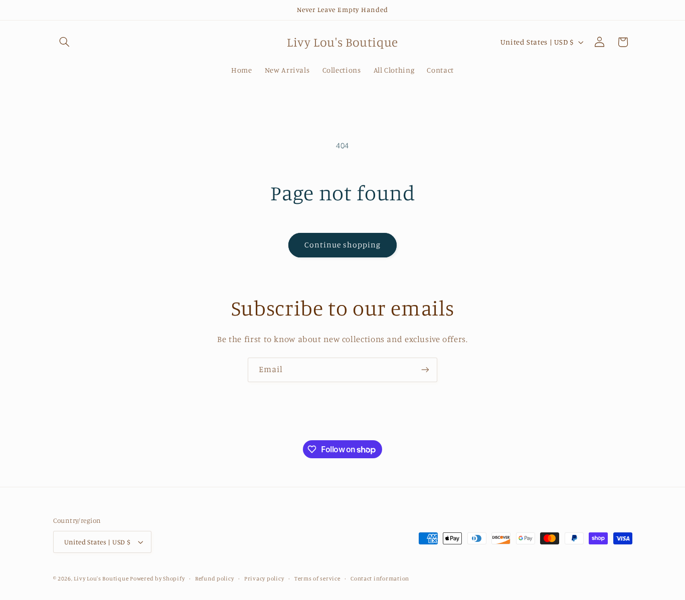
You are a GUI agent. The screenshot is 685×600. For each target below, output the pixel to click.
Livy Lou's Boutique (102, 578)
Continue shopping (342, 244)
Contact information (380, 578)
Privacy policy (264, 578)
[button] (64, 42)
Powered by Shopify (157, 578)
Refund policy (214, 578)
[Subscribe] (425, 370)
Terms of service (317, 578)
